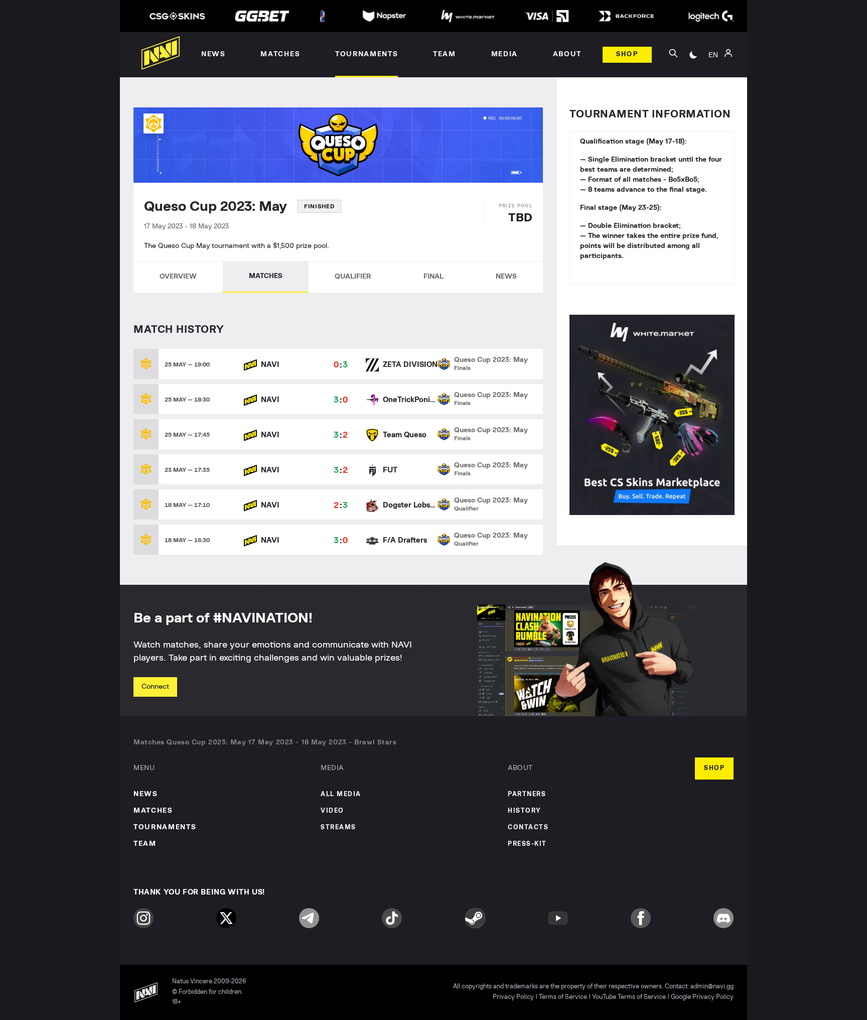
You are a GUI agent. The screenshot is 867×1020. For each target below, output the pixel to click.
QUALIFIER (353, 276)
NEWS (506, 276)
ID (713, 95)
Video (332, 811)
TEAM (145, 843)
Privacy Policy (513, 997)
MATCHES (265, 276)
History (524, 811)
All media (341, 794)
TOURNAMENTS (164, 827)
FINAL (433, 276)
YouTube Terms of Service (629, 997)
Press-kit (527, 844)
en (713, 55)
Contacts (528, 827)
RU (713, 65)
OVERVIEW (178, 276)
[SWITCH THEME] (693, 55)
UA (713, 80)
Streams (338, 827)
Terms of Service (563, 997)
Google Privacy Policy (702, 997)
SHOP (714, 768)
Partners (527, 794)
